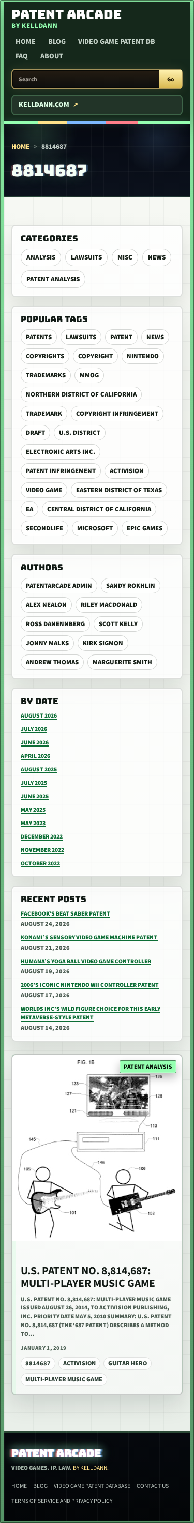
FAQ (22, 56)
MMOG (89, 375)
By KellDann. (91, 1468)
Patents (39, 337)
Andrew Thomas (52, 662)
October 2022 (40, 863)
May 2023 (33, 823)
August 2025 (39, 769)
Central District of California (99, 509)
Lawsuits (86, 257)
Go (170, 79)
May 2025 (33, 809)
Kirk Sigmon (103, 643)
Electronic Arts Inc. (60, 451)
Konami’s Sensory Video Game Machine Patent (89, 937)
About (51, 56)
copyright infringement (117, 413)
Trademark (44, 413)
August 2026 (39, 715)
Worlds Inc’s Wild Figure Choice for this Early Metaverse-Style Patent (90, 1013)
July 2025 (34, 783)
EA (29, 509)
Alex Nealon (46, 605)
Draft (35, 432)
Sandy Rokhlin (130, 585)
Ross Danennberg (55, 624)
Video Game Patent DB (116, 42)
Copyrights (45, 356)
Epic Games (144, 528)
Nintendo (143, 356)
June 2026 (35, 742)
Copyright (95, 356)
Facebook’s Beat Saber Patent (65, 913)
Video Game (44, 490)
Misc (124, 257)
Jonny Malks (47, 643)
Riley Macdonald (109, 605)
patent (121, 337)
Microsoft (95, 528)
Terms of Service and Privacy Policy (61, 1501)
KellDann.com (44, 105)
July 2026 (34, 729)
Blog (57, 42)
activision (127, 471)
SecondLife (44, 528)
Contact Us (153, 1486)
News (157, 257)
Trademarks (46, 375)
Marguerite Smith (122, 662)
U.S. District (79, 432)
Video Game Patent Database (92, 1486)
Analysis (40, 257)
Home (26, 42)
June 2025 (35, 796)
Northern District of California (81, 394)
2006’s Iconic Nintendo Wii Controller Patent (90, 985)
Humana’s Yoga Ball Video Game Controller (86, 961)
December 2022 (42, 836)
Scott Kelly (118, 624)
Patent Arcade (56, 1453)
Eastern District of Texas (119, 490)
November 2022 (42, 850)
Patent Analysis (53, 279)
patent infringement (61, 471)
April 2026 (35, 756)
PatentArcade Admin (59, 585)
